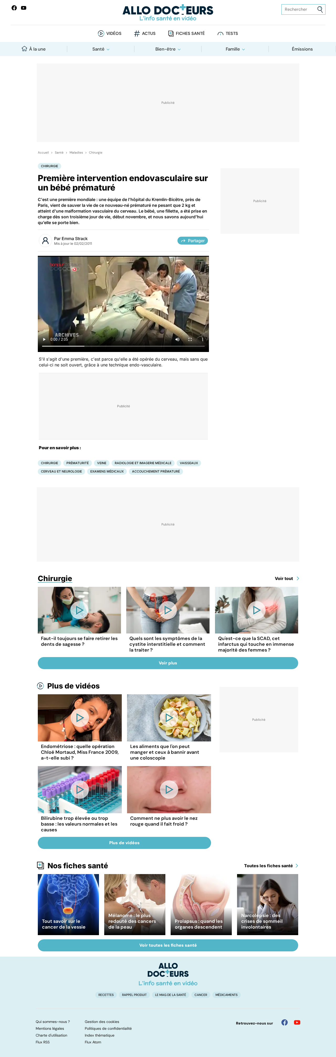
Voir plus (168, 663)
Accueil (43, 152)
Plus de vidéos (73, 686)
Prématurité (77, 463)
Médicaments (227, 995)
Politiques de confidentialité (108, 1028)
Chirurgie (95, 152)
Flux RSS (43, 1042)
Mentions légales (50, 1028)
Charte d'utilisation (51, 1035)
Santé (98, 49)
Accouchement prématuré (156, 471)
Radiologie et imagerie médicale (143, 463)
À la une (37, 49)
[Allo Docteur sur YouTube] (297, 1022)
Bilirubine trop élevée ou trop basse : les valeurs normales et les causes (79, 824)
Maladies (76, 152)
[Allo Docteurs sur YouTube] (23, 7)
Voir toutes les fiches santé (168, 945)
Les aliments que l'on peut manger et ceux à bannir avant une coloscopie (164, 752)
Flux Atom (93, 1042)
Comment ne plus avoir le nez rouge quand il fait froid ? (164, 821)
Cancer (201, 995)
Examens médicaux (107, 471)
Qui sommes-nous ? (53, 1021)
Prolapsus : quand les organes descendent (199, 924)
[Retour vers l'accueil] (168, 12)
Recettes (106, 995)
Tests (232, 33)
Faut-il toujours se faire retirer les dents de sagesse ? (79, 641)
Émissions (302, 49)
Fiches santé (190, 33)
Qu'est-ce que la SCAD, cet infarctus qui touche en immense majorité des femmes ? (256, 644)
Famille (233, 49)
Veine (101, 463)
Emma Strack (75, 238)
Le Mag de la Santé (170, 995)
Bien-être (165, 49)
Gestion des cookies (102, 1021)
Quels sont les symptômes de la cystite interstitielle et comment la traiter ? (167, 644)
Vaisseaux (189, 463)
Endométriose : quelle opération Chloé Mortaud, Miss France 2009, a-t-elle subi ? (80, 752)
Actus (149, 33)
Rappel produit (134, 995)
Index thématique (99, 1035)
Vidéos (114, 33)
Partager (196, 240)
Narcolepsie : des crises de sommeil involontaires (262, 921)
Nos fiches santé (78, 865)
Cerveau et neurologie (61, 471)
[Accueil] (168, 974)
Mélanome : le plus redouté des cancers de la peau (132, 921)
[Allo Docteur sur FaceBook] (14, 7)
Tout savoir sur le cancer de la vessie (64, 924)
